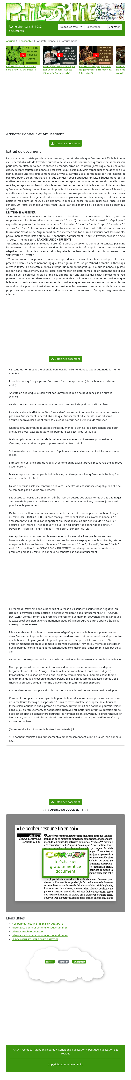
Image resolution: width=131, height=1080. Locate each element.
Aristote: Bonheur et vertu (27, 931)
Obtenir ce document (67, 143)
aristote (50, 961)
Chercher (114, 26)
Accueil (10, 41)
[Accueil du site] (65, 10)
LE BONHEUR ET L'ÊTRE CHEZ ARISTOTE (35, 939)
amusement (79, 961)
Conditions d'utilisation (71, 1049)
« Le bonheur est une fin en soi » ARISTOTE (37, 923)
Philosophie (26, 41)
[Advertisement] (65, 104)
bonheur (64, 961)
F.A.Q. (16, 1049)
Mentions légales (44, 1049)
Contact (27, 1049)
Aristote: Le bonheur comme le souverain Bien (40, 927)
